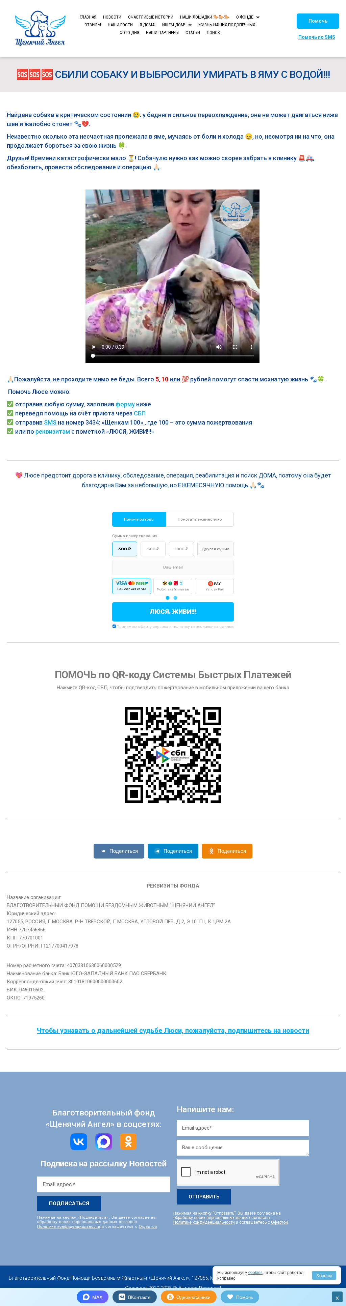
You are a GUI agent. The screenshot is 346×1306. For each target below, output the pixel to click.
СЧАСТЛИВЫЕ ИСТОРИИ (150, 17)
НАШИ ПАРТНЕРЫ (162, 32)
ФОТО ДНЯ (129, 32)
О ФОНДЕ (244, 17)
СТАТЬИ (193, 32)
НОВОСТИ (112, 17)
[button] (318, 21)
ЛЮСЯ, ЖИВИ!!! (173, 611)
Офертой (148, 1226)
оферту (145, 627)
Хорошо (324, 1275)
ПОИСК (213, 32)
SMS (50, 422)
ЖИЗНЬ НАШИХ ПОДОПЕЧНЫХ (226, 24)
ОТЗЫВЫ (92, 24)
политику (181, 627)
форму (125, 404)
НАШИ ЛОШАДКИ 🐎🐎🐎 (204, 17)
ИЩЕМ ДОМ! (173, 24)
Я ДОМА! (147, 24)
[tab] (167, 598)
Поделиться (123, 851)
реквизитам (52, 431)
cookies (255, 1272)
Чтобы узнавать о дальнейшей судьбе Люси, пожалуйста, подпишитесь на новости (173, 1030)
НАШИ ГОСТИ (120, 24)
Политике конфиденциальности (68, 1226)
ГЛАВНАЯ (88, 17)
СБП (140, 413)
